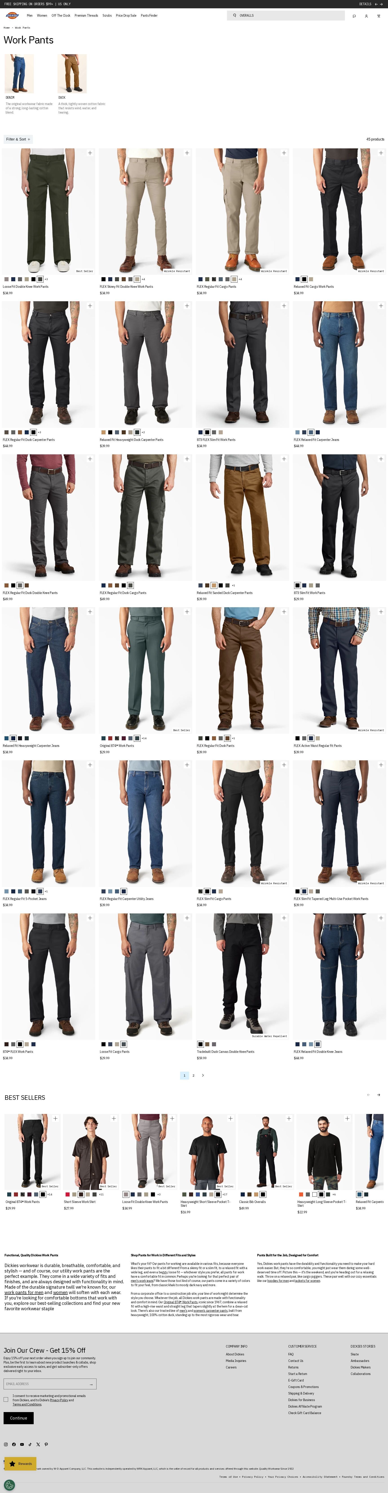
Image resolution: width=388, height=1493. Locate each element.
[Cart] (379, 15)
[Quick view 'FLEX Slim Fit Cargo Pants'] (284, 765)
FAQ (291, 1354)
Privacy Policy (59, 1400)
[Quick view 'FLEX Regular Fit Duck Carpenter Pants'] (90, 305)
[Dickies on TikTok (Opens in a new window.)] (30, 1444)
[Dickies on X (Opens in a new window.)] (38, 1444)
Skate (355, 1354)
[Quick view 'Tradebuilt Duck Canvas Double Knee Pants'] (284, 918)
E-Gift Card (296, 1380)
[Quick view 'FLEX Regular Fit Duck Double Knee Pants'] (90, 459)
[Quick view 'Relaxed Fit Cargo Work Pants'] (381, 153)
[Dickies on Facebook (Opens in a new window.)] (14, 1444)
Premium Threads (86, 15)
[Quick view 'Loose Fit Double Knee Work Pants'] (90, 153)
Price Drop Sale (126, 15)
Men (30, 15)
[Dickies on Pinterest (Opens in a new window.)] (46, 1444)
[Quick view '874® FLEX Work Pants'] (90, 918)
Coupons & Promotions (303, 1387)
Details (365, 4)
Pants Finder (149, 15)
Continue (18, 1418)
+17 (225, 1194)
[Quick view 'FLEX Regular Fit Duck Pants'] (284, 611)
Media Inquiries (236, 1361)
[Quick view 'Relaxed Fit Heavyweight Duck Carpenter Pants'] (187, 305)
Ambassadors (360, 1361)
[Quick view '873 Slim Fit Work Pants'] (381, 459)
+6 (334, 1194)
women (60, 1292)
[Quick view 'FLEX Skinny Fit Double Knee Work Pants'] (187, 153)
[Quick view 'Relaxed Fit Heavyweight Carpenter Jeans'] (90, 611)
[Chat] (354, 15)
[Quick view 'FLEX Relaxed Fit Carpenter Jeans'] (381, 305)
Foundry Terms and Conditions (363, 1476)
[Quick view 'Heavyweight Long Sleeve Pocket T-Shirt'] (347, 1118)
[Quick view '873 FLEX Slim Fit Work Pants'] (284, 305)
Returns (293, 1367)
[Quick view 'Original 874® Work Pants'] (187, 611)
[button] (379, 1095)
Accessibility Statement (320, 1476)
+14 (144, 738)
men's (183, 1311)
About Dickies (235, 1354)
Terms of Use (228, 1476)
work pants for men (24, 1292)
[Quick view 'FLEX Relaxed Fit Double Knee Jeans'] (381, 918)
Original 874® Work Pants (181, 1302)
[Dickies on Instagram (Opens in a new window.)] (6, 1444)
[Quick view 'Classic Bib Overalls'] (289, 1118)
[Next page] (203, 1076)
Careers (231, 1367)
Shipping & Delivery (301, 1393)
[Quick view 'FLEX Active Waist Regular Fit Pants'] (381, 611)
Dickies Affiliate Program (305, 1406)
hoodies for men (278, 1281)
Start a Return (297, 1374)
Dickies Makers (361, 1367)
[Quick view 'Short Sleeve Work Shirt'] (114, 1118)
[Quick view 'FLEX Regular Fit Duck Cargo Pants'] (187, 459)
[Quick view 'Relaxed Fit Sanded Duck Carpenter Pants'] (284, 459)
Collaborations (361, 1374)
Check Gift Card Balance (304, 1413)
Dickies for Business (301, 1400)
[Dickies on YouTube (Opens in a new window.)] (22, 1444)
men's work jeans (142, 1281)
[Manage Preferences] (9, 1485)
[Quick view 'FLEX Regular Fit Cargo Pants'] (284, 153)
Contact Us (295, 1361)
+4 (143, 279)
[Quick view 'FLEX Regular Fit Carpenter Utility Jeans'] (187, 765)
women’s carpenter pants (211, 1311)
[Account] (366, 15)
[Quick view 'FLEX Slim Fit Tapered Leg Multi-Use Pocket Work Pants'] (381, 765)
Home (7, 27)
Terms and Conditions (27, 1404)
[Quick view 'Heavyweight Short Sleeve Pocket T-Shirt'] (230, 1118)
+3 (46, 279)
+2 (143, 432)
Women (42, 15)
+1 (233, 585)
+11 (101, 1194)
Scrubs (107, 15)
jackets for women (307, 1281)
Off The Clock (61, 15)
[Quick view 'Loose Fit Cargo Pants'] (187, 918)
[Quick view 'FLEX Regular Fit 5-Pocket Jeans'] (90, 765)
